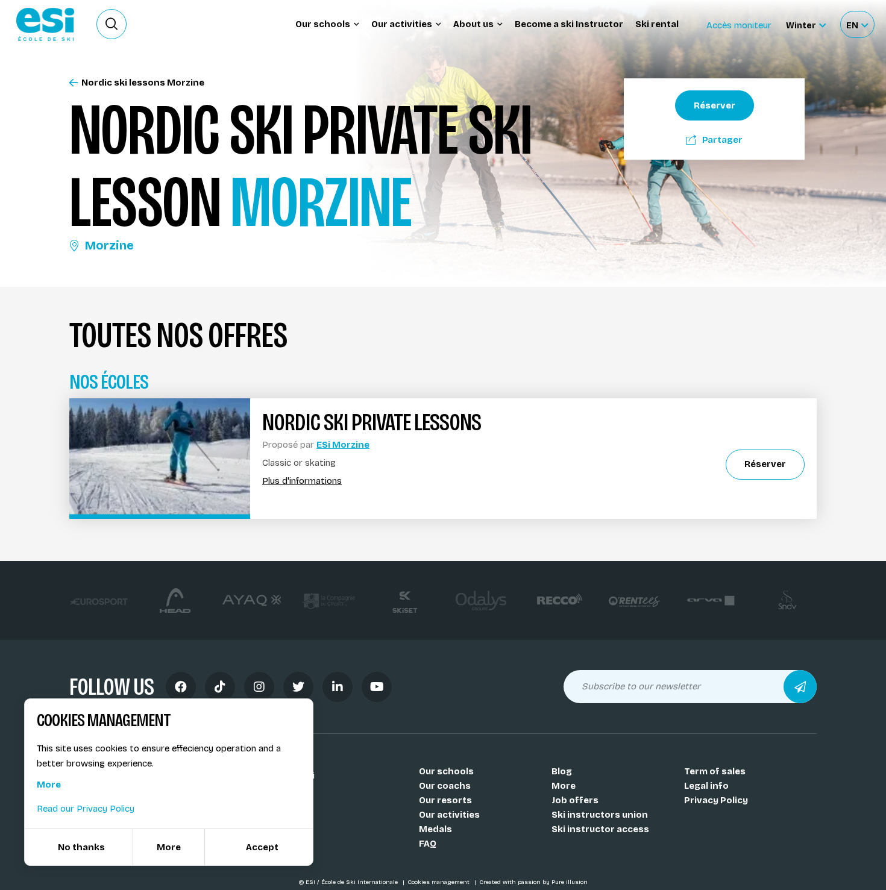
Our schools (446, 771)
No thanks (81, 847)
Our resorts (445, 800)
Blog (561, 771)
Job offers (575, 800)
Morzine (109, 245)
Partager (722, 139)
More (563, 785)
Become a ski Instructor (569, 24)
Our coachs (445, 785)
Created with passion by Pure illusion (533, 882)
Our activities (449, 814)
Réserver (714, 105)
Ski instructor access (600, 829)
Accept (262, 847)
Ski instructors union (599, 814)
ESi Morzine (342, 444)
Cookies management (439, 882)
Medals (435, 829)
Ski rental (657, 24)
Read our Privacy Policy (85, 808)
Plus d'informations (302, 481)
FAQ (427, 843)
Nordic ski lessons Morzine (142, 82)
